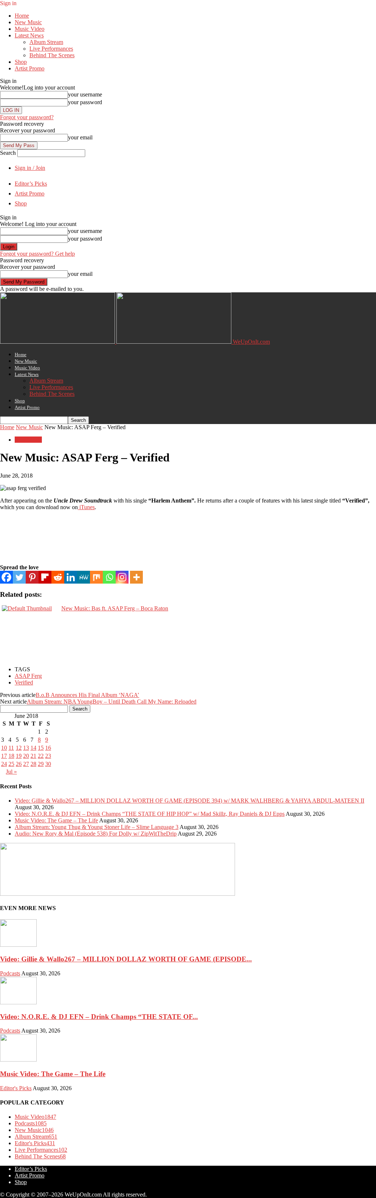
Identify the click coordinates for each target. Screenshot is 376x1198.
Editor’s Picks (31, 183)
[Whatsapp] (109, 577)
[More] (136, 577)
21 (33, 756)
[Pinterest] (32, 577)
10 (4, 748)
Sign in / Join (30, 168)
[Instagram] (122, 577)
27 (26, 764)
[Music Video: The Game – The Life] (18, 1059)
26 (19, 764)
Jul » (11, 771)
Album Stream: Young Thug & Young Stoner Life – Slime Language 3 (96, 827)
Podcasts (10, 973)
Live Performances (51, 48)
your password (85, 102)
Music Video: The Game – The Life (56, 820)
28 (33, 764)
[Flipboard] (45, 577)
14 (33, 748)
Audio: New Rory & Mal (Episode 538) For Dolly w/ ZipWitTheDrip (96, 833)
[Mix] (96, 577)
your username (85, 94)
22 (41, 756)
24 (4, 764)
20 (26, 756)
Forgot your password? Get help (37, 254)
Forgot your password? (27, 117)
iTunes (86, 507)
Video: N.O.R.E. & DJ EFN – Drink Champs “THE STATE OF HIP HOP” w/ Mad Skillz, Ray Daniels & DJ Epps (150, 814)
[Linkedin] (70, 577)
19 (19, 756)
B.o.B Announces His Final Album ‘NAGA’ (87, 695)
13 (26, 748)
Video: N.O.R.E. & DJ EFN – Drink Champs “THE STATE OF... (99, 1016)
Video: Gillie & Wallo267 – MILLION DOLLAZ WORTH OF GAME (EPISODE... (126, 959)
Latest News (29, 35)
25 (11, 764)
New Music (28, 22)
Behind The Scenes (52, 55)
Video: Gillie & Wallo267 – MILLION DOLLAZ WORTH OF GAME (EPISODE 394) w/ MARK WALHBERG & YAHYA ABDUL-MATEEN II (189, 800)
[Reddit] (57, 577)
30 (48, 764)
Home (22, 15)
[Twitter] (19, 577)
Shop (21, 62)
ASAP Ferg (28, 676)
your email (80, 137)
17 (4, 756)
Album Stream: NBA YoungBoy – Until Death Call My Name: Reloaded (111, 701)
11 (11, 748)
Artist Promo (29, 68)
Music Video (29, 29)
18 (11, 756)
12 (19, 748)
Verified (24, 682)
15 (41, 748)
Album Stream (46, 42)
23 (48, 756)
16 (48, 748)
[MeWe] (83, 577)
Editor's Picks (16, 1088)
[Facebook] (6, 577)
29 (41, 764)
